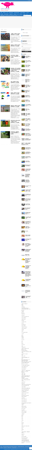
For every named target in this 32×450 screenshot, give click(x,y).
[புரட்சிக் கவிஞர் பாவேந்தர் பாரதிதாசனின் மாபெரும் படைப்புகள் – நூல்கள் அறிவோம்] (23, 170)
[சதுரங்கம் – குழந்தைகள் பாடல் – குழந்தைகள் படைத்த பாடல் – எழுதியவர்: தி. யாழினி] (23, 119)
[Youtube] (31, 0)
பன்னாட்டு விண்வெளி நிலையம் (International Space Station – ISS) (26, 308)
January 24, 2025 (27, 140)
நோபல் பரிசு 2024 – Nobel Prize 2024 (28, 186)
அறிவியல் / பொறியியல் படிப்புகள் (25, 348)
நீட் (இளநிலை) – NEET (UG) (25, 378)
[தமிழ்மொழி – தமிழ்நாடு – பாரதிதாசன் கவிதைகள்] (23, 236)
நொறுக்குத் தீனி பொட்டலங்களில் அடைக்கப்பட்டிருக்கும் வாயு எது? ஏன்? (28, 285)
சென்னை (23, 338)
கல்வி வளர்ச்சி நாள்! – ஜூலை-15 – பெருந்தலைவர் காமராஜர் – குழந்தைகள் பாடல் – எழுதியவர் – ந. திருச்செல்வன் (28, 244)
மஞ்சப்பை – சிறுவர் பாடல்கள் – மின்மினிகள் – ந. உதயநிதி (16, 45)
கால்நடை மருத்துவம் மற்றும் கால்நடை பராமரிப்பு (26, 380)
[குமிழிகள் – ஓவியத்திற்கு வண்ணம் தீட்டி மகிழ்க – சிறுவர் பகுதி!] (23, 144)
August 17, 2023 (27, 224)
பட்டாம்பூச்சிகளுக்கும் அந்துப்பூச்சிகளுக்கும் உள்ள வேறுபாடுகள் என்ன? (28, 153)
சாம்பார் (22, 420)
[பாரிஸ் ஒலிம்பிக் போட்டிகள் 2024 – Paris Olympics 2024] (23, 195)
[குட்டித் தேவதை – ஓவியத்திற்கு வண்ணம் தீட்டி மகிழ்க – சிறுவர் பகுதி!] (23, 139)
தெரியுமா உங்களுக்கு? (24, 396)
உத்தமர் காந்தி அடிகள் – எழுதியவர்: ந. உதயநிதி (27, 204)
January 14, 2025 (27, 166)
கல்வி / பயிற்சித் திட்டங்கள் (25, 366)
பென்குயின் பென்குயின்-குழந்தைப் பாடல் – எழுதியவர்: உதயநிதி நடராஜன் (27, 75)
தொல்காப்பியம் (23, 313)
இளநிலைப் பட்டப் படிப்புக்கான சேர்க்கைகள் (25, 372)
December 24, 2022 (28, 298)
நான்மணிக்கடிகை (24, 324)
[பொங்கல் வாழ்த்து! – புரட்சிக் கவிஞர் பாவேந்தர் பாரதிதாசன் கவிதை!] (23, 130)
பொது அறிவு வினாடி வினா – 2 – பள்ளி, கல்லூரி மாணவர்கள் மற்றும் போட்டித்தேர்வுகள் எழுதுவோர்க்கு (28, 267)
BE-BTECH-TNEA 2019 (24, 350)
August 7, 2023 (27, 228)
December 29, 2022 (28, 287)
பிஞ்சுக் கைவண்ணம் (24, 406)
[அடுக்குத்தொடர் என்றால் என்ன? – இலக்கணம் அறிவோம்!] (23, 213)
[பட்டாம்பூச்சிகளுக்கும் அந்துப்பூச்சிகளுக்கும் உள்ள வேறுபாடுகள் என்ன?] (23, 153)
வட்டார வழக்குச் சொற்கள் (25, 332)
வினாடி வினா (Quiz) (24, 436)
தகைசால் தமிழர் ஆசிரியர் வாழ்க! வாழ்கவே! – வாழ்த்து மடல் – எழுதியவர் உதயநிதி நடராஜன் (28, 222)
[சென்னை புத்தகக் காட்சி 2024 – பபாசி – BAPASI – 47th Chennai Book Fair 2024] (23, 199)
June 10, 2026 (27, 116)
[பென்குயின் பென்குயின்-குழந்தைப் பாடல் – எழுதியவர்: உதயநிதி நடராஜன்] (23, 75)
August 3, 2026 (27, 58)
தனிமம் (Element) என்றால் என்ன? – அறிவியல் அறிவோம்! (28, 240)
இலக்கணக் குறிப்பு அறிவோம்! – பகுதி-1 (27, 254)
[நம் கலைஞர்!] (23, 232)
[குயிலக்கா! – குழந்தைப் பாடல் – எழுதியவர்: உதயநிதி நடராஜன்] (23, 61)
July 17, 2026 (27, 71)
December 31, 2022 (28, 281)
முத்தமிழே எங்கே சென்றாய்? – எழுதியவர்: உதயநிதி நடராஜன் (27, 227)
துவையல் (23, 422)
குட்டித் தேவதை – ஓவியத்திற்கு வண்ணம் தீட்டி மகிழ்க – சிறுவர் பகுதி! (28, 139)
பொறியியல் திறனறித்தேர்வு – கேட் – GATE (26, 358)
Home (1, 12)
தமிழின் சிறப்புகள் (24, 319)
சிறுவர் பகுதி (23, 383)
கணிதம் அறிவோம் (24, 386)
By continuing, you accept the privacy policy (26, 49)
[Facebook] (28, 0)
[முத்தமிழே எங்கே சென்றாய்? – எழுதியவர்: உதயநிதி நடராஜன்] (23, 227)
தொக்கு (22, 423)
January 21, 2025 (27, 149)
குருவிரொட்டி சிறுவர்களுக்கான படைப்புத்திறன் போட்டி (25, 391)
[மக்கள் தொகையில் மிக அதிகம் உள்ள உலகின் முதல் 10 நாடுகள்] (23, 157)
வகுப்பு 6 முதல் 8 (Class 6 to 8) (25, 389)
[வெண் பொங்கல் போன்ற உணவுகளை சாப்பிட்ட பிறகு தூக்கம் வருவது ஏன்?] (23, 148)
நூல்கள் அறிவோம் (24, 325)
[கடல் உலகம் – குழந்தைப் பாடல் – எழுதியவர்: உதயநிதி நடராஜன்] (23, 105)
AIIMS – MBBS (23, 374)
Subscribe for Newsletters (21, 446)
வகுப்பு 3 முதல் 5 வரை (24, 400)
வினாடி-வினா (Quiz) (24, 412)
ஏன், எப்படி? (28, 12)
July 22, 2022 (12, 35)
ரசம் (22, 430)
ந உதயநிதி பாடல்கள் (24, 321)
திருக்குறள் (23, 320)
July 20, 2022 (12, 123)
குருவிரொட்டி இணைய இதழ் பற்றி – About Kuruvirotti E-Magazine (10, 446)
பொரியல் (23, 429)
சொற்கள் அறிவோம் (24, 317)
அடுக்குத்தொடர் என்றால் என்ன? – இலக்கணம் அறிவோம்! (28, 213)
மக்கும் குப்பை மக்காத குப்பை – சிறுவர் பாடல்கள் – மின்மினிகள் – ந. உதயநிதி (15, 121)
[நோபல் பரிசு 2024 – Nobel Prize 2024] (23, 186)
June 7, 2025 (27, 136)
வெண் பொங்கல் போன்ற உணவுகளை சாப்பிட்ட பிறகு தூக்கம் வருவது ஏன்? (28, 148)
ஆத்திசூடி (23, 311)
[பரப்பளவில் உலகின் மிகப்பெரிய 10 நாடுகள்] (23, 162)
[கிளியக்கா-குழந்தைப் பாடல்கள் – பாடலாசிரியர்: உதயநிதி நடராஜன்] (23, 66)
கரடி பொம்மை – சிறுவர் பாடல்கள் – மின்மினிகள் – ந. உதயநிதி (15, 56)
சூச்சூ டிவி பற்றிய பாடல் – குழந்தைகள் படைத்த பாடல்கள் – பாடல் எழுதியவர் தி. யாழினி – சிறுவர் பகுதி (28, 134)
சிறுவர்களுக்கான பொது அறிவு (25, 395)
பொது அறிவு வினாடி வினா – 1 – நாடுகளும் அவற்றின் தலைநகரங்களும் (28, 280)
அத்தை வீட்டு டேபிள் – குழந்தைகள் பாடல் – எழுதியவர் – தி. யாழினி (27, 96)
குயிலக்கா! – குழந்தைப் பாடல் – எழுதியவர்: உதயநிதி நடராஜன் (28, 61)
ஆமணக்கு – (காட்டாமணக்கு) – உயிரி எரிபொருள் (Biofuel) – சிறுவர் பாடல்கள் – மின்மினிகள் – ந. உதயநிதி (15, 70)
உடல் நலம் (23, 333)
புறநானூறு (23, 329)
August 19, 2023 (27, 214)
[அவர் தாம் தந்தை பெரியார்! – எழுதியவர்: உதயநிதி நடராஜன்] (23, 297)
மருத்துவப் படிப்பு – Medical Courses (26, 370)
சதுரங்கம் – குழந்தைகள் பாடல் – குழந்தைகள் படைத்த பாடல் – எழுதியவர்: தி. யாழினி (28, 119)
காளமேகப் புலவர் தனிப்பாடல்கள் (25, 316)
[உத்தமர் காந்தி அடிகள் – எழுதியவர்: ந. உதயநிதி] (23, 205)
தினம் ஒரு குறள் (23, 408)
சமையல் (22, 414)
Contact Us (5, 447)
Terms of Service (14, 447)
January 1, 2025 (27, 177)
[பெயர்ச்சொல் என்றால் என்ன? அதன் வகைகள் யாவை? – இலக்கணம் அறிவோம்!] (23, 291)
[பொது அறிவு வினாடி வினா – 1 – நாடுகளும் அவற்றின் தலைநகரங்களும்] (23, 280)
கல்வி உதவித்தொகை (24, 367)
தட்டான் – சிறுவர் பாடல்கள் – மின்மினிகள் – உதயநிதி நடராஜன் (28, 217)
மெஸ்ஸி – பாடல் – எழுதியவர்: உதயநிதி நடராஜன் (27, 109)
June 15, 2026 (27, 106)
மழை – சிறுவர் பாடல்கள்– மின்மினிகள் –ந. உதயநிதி (15, 82)
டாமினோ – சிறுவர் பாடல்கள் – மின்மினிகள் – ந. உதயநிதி (15, 34)
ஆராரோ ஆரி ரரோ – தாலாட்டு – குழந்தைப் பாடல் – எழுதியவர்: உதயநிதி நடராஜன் (28, 86)
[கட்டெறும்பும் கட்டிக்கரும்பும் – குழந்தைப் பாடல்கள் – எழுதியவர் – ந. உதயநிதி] (23, 190)
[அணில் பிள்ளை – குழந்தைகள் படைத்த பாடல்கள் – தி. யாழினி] (23, 101)
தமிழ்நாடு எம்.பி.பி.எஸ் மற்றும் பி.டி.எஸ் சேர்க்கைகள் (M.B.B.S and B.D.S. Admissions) (26, 376)
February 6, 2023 (27, 263)
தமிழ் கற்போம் (23, 397)
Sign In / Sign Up (27, 446)
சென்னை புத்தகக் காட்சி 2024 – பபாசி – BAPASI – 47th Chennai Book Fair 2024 (28, 199)
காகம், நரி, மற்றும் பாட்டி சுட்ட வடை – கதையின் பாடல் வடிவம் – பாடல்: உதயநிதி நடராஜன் (27, 124)
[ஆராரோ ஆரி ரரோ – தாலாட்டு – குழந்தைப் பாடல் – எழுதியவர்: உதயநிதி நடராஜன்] (23, 86)
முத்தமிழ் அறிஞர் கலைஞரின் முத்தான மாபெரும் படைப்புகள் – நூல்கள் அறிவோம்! (27, 181)
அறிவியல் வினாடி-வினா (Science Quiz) (26, 384)
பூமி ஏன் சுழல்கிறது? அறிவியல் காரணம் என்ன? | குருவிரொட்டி (28, 57)
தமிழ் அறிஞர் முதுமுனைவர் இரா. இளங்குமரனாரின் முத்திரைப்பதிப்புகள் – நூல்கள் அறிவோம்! (28, 250)
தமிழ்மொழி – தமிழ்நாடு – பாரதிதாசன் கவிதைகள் (28, 235)
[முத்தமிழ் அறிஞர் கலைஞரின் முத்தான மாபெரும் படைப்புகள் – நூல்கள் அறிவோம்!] (23, 181)
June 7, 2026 (27, 121)
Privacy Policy (9, 447)
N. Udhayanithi (17, 35)
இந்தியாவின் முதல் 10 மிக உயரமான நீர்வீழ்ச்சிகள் (28, 165)
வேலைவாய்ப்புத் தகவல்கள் (16, 12)
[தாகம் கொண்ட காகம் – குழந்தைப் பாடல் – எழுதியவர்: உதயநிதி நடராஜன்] (23, 91)
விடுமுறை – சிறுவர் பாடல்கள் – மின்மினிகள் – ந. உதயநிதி (16, 106)
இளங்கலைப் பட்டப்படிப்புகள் (25, 363)
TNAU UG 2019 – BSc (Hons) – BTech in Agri (26, 352)
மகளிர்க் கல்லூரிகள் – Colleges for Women (26, 432)
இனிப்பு (22, 415)
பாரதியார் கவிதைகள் (24, 328)
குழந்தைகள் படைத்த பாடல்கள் (25, 392)
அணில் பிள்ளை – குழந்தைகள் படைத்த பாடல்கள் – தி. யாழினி (27, 101)
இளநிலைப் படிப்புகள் (24, 349)
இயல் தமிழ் (4, 12)
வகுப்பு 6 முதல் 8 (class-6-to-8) (25, 385)
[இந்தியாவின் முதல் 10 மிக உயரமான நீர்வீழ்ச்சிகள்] (23, 166)
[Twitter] (29, 0)
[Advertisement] (16, 22)
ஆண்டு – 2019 (23, 373)
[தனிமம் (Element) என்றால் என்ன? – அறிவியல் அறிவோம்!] (23, 240)
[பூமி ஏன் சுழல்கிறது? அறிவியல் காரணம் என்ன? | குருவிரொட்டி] (23, 57)
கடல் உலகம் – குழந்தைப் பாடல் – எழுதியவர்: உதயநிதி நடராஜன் (28, 105)
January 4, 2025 (27, 171)
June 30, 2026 (27, 82)
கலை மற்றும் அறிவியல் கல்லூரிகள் (25, 365)
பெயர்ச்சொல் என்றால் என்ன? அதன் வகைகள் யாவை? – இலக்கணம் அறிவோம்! (27, 291)
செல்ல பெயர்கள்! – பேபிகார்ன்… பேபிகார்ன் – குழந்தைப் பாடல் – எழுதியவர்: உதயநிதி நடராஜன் (28, 80)
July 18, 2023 (27, 236)
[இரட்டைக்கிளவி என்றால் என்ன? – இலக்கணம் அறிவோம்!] (23, 209)
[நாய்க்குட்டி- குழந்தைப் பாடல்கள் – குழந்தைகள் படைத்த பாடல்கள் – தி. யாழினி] (23, 114)
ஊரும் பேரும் (23, 315)
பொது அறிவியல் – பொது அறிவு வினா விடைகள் (26, 442)
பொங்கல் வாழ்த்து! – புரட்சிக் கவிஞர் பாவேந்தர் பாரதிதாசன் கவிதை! (28, 129)
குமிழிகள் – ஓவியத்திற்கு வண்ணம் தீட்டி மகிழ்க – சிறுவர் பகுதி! (27, 144)
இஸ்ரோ (22, 304)
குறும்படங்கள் (23, 344)
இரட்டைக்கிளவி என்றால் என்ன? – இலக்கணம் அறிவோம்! (27, 209)
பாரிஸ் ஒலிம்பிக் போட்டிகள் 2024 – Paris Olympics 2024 (28, 195)
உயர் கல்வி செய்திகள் (11, 12)
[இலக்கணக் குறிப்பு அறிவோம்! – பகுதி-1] (23, 255)
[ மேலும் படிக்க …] (18, 143)
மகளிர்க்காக (23, 413)
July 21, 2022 (12, 58)
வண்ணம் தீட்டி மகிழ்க (24, 407)
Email (22, 46)
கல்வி (7, 12)
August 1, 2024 (27, 196)
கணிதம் (22, 305)
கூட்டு (22, 419)
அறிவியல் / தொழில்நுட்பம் (22, 12)
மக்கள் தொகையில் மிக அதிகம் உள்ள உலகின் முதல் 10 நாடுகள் (28, 157)
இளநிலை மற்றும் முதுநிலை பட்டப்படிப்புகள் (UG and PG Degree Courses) (26, 362)
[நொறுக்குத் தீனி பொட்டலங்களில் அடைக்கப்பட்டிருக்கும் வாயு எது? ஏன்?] (23, 285)
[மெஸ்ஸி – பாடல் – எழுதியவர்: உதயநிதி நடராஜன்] (23, 110)
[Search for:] (27, 15)
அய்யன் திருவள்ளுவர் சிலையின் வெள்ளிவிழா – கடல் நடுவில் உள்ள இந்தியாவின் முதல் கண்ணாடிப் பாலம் (28, 175)
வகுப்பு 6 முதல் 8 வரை (24, 401)
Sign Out (2, 447)
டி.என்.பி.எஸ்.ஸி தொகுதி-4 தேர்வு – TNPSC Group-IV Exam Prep (25, 440)
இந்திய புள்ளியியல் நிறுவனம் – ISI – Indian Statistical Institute (26, 360)
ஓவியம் (22, 343)
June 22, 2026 (27, 97)
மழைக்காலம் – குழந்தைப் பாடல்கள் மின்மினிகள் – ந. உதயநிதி (15, 132)
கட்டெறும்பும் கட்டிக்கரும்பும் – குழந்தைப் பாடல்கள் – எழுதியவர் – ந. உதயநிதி (28, 190)
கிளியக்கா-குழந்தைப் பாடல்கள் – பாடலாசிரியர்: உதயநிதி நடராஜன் (28, 66)
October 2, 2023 (27, 205)
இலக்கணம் (23, 312)
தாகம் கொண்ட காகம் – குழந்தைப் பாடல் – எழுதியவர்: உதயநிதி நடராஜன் (27, 91)
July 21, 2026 (27, 67)
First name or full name (24, 43)
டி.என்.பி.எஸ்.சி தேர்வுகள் (24, 438)
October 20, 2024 (27, 187)
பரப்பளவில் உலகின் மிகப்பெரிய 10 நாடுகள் (27, 161)
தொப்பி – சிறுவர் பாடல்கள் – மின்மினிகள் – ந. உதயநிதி (15, 93)
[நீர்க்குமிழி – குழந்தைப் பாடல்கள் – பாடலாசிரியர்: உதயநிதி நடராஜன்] (23, 70)
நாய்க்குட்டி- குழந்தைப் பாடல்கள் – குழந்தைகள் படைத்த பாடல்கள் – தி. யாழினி (27, 114)
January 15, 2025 (27, 158)
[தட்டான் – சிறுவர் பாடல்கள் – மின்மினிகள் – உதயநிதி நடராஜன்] (23, 218)
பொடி (22, 428)
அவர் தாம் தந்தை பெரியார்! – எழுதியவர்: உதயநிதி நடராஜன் (28, 297)
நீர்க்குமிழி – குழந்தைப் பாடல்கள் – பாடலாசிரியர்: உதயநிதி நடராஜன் (28, 70)
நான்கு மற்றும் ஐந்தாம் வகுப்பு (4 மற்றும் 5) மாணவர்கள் (26, 403)
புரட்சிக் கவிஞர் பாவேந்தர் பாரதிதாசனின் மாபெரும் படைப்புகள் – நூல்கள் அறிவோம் (28, 170)
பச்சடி (22, 424)
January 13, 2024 (27, 201)
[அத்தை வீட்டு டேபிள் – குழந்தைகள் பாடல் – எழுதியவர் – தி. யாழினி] (23, 96)
